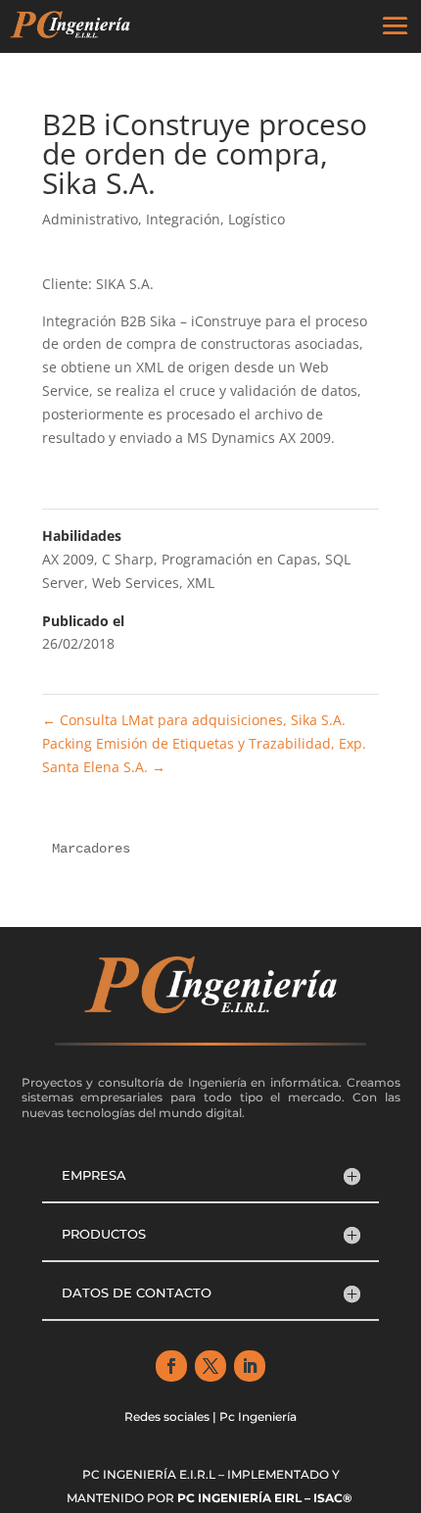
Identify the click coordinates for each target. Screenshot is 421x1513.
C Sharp (128, 559)
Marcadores (91, 848)
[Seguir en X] (210, 1366)
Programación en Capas (239, 559)
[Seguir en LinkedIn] (249, 1366)
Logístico (256, 219)
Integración (183, 219)
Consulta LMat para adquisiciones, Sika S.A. (194, 719)
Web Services (135, 582)
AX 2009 (68, 559)
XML (200, 582)
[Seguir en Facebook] (171, 1366)
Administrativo (90, 219)
